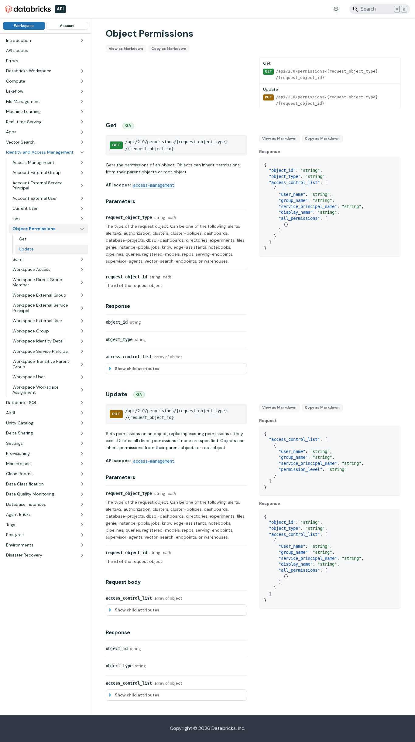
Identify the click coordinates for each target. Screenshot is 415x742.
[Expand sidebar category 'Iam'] (82, 218)
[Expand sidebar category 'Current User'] (82, 208)
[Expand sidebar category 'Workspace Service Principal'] (82, 351)
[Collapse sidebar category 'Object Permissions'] (82, 228)
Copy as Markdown (168, 48)
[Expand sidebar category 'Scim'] (82, 259)
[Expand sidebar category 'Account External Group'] (82, 172)
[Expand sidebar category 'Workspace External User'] (82, 320)
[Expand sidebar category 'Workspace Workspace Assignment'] (82, 390)
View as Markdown (126, 48)
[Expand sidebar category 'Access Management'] (82, 162)
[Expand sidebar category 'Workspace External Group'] (82, 295)
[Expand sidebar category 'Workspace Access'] (82, 269)
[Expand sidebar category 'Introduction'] (82, 40)
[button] (45, 71)
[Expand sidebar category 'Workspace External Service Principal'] (82, 308)
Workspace (24, 26)
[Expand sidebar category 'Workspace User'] (82, 377)
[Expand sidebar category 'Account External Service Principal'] (82, 186)
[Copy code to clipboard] (393, 164)
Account (67, 26)
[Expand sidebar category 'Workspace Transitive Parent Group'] (82, 364)
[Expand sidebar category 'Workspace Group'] (82, 331)
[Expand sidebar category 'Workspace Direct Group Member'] (82, 282)
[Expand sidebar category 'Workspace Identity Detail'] (82, 341)
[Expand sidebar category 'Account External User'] (82, 198)
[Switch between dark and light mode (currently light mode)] (336, 9)
